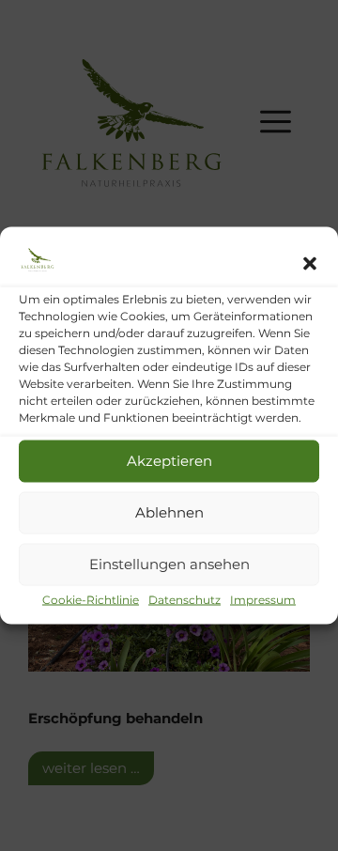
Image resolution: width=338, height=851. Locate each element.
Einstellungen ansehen (169, 564)
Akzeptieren (169, 461)
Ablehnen (169, 512)
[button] (309, 263)
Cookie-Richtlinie (90, 599)
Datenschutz (184, 599)
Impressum (263, 599)
